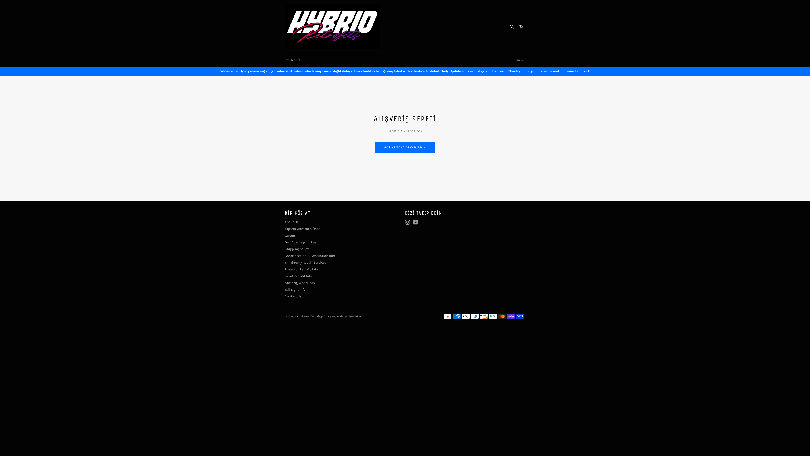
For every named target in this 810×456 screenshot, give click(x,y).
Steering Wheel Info (300, 283)
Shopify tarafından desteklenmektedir (340, 316)
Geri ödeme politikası (301, 242)
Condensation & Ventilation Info (310, 256)
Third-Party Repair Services (305, 263)
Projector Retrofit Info (301, 269)
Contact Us (293, 296)
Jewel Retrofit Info (298, 276)
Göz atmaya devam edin (405, 147)
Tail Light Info (295, 290)
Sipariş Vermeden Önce (302, 229)
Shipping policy (297, 249)
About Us (291, 222)
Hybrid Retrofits (305, 316)
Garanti (290, 235)
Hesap (521, 60)
